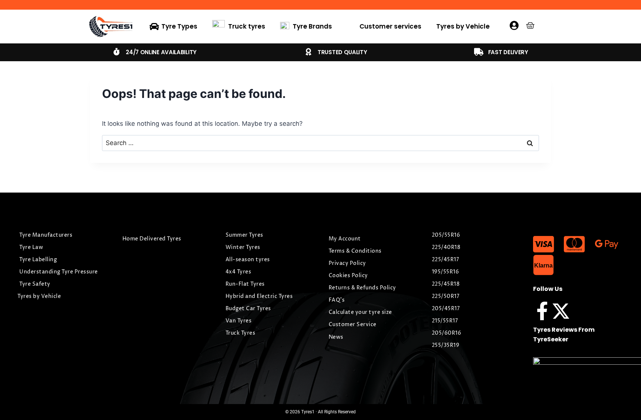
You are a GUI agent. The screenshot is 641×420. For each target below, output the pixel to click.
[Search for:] (320, 143)
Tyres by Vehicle (463, 26)
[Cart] (530, 25)
